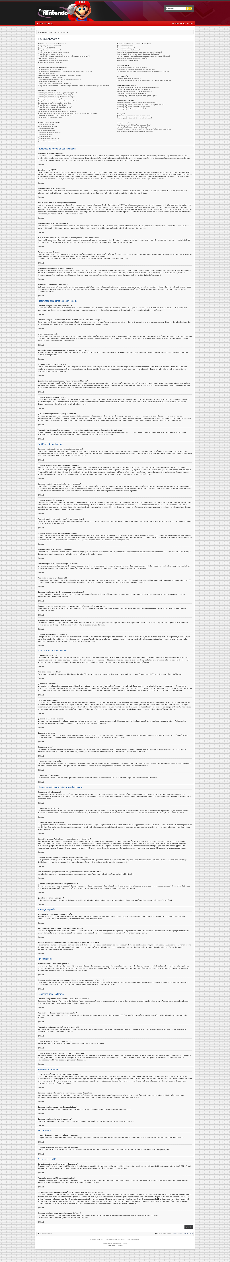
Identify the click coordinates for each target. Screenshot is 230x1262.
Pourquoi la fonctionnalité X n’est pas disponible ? (132, 127)
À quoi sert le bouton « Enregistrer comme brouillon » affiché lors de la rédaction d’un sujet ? (67, 113)
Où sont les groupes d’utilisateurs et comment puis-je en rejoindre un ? (139, 52)
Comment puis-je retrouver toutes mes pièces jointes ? (134, 118)
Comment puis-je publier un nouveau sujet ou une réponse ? (57, 93)
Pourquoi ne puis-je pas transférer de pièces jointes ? (55, 107)
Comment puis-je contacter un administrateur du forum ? (135, 131)
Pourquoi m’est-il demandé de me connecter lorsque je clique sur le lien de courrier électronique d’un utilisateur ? (74, 86)
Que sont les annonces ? (46, 134)
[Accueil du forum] (60, 12)
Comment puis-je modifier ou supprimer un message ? (55, 95)
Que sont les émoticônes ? (46, 128)
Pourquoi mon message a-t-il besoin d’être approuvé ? (55, 115)
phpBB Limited (95, 1166)
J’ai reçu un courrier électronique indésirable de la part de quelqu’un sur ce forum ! (143, 71)
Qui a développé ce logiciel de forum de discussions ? (134, 125)
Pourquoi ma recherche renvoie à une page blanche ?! (134, 91)
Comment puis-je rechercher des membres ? (131, 93)
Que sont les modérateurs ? (126, 48)
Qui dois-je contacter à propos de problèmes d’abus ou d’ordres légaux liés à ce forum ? (145, 129)
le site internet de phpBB (47, 371)
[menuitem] (50, 24)
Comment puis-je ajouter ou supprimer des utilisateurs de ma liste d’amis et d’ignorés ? (144, 80)
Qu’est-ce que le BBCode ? (46, 124)
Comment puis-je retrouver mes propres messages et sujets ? (137, 96)
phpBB (101, 1239)
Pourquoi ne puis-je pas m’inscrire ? (49, 50)
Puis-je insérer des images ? (47, 130)
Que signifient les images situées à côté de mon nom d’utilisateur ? (59, 79)
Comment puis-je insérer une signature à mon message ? (56, 97)
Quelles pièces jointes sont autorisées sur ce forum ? (134, 116)
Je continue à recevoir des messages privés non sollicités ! (136, 69)
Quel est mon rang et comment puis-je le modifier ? (54, 83)
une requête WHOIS (86, 1197)
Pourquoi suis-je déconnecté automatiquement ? (53, 60)
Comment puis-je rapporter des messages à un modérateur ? (57, 111)
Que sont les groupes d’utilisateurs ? (128, 50)
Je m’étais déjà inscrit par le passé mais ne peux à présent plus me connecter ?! (64, 56)
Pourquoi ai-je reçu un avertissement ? (50, 109)
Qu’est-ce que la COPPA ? (46, 48)
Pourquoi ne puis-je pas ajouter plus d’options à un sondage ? (57, 101)
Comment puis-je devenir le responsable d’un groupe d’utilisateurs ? (138, 54)
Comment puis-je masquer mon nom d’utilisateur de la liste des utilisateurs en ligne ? (65, 71)
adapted (137, 1239)
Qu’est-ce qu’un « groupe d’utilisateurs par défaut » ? (134, 58)
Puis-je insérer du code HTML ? (48, 126)
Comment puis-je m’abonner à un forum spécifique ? (133, 107)
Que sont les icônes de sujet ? (47, 141)
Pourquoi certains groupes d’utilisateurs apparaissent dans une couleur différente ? (143, 56)
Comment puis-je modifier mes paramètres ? (52, 69)
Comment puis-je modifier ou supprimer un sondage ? (55, 103)
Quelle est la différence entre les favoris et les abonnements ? (136, 102)
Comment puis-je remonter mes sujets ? (51, 117)
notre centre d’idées (165, 1180)
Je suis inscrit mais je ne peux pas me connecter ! (54, 52)
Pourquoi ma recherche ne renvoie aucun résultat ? (133, 89)
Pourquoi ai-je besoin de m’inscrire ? (49, 46)
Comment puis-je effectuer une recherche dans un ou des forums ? (138, 87)
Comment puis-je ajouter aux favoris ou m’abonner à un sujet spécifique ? (140, 105)
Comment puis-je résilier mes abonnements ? (131, 109)
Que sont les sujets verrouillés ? (48, 138)
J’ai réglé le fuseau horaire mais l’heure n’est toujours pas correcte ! (59, 75)
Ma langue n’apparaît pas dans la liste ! (50, 77)
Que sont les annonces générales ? (49, 132)
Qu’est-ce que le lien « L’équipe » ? (128, 60)
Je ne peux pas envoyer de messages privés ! (132, 67)
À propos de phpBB (109, 1168)
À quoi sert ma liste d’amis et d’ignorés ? (129, 78)
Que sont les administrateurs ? (126, 46)
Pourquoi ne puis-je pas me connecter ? (50, 54)
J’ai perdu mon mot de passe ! (47, 58)
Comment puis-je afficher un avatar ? (50, 81)
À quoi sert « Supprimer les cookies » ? (50, 62)
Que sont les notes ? (44, 137)
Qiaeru (125, 1243)
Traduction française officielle (112, 1243)
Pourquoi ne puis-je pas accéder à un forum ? (52, 105)
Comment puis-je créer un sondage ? (50, 99)
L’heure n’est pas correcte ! (46, 73)
